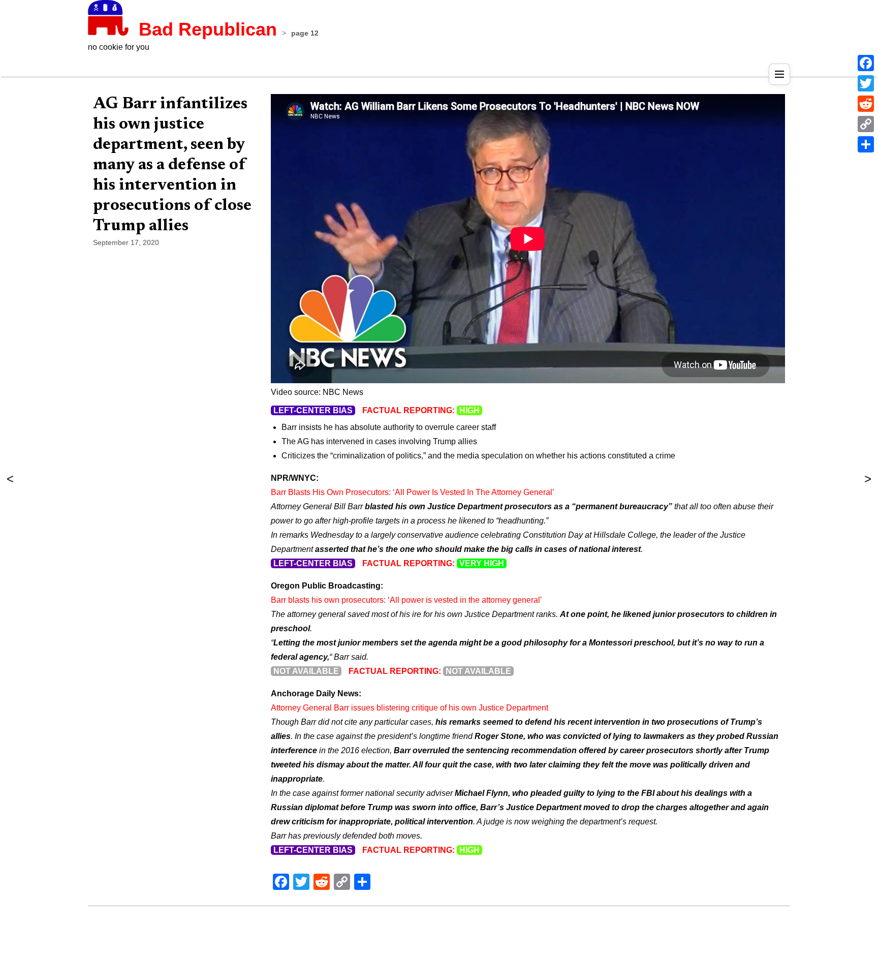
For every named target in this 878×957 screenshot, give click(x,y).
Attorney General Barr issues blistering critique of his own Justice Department (409, 707)
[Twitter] (866, 83)
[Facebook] (866, 63)
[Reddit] (866, 104)
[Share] (866, 144)
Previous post (868, 478)
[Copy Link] (866, 124)
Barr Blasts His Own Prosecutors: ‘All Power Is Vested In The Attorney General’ (412, 492)
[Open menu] (779, 74)
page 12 (305, 33)
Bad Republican (208, 29)
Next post (10, 478)
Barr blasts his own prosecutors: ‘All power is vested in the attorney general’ (406, 600)
